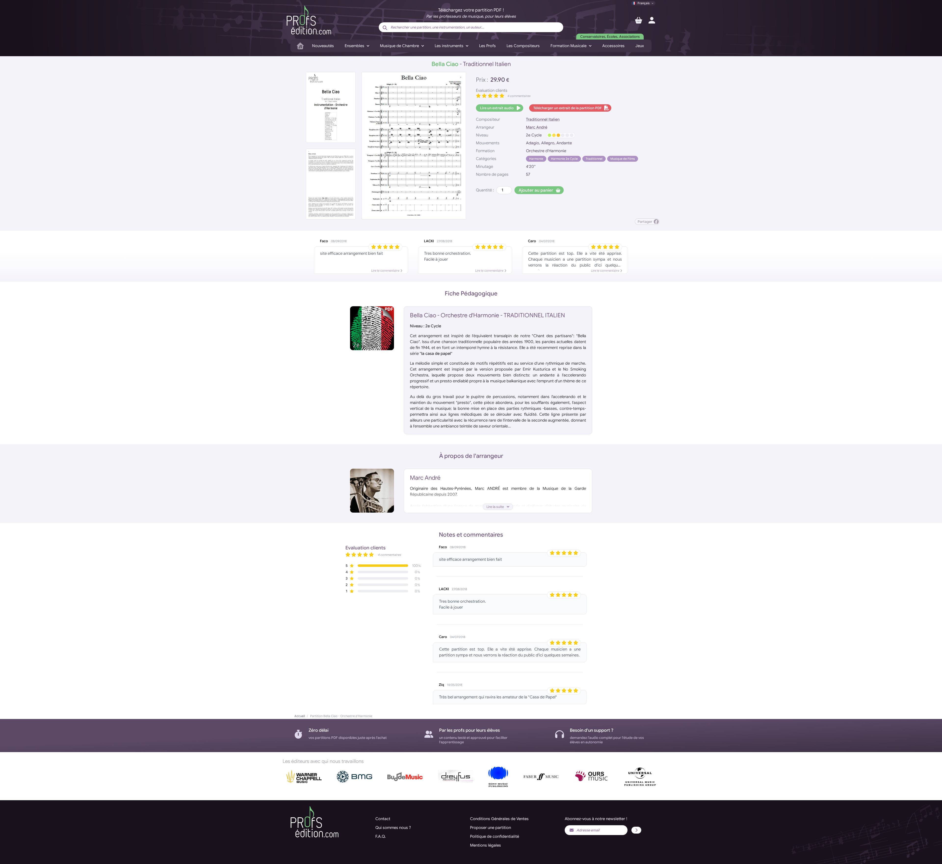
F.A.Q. (380, 836)
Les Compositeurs (523, 45)
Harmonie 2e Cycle (564, 158)
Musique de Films (622, 158)
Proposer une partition (490, 827)
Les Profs (487, 45)
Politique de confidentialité (494, 836)
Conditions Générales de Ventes (499, 818)
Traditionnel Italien (543, 119)
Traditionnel (594, 158)
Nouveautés (323, 45)
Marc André (536, 127)
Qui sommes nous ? (393, 827)
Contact (382, 818)
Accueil (299, 716)
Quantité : (485, 190)
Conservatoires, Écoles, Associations (610, 36)
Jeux (639, 45)
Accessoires (613, 45)
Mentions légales (485, 845)
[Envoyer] (636, 830)
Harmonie (536, 158)
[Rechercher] (385, 27)
